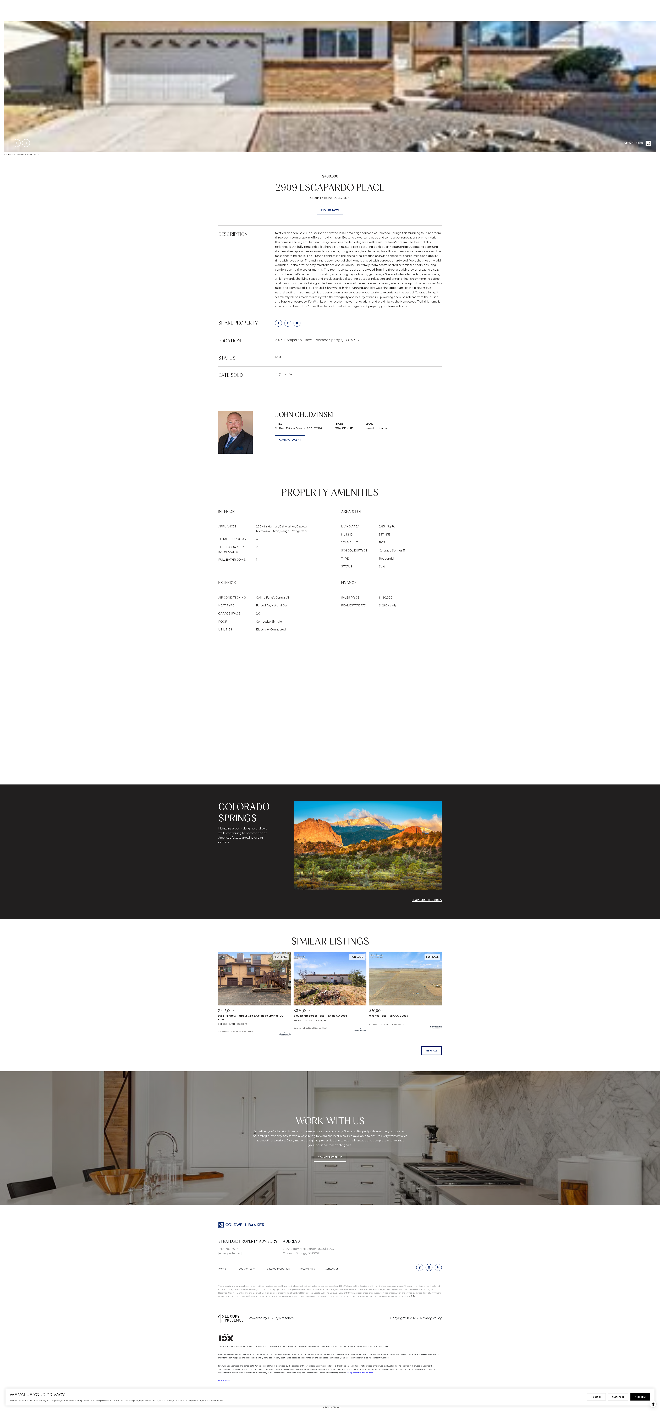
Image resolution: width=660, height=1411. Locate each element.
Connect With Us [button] (330, 1157)
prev (17, 143)
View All (431, 1050)
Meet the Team (245, 1268)
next (26, 143)
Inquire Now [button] (330, 210)
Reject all (596, 1397)
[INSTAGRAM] (429, 1267)
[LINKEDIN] (438, 1267)
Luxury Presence (281, 1318)
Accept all (640, 1397)
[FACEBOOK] (419, 1267)
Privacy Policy (431, 1318)
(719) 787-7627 (228, 1248)
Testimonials (307, 1268)
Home (222, 1268)
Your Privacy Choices (330, 1407)
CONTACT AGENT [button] (290, 439)
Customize (618, 1397)
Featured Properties (277, 1268)
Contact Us (331, 1268)
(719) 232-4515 (344, 428)
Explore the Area (427, 900)
